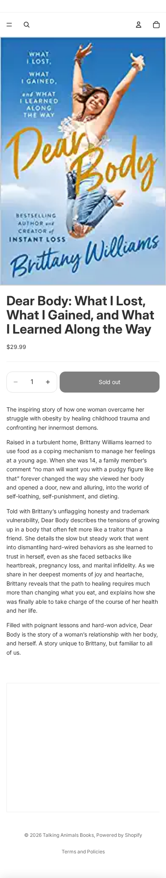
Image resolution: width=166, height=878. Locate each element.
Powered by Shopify (119, 835)
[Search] (26, 25)
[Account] (138, 25)
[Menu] (9, 24)
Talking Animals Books (68, 835)
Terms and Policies (83, 852)
